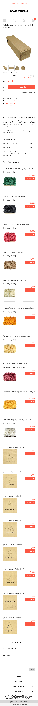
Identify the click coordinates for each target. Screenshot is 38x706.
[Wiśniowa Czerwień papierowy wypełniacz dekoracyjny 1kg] (11, 376)
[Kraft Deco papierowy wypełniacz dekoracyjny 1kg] (11, 265)
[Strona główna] (19, 10)
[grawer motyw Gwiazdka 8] (11, 627)
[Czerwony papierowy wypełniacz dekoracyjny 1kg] (11, 237)
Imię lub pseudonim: (9, 648)
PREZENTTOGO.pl (22, 698)
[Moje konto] (24, 20)
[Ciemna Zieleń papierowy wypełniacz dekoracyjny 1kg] (11, 181)
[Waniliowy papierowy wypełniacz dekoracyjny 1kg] (11, 348)
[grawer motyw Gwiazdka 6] (11, 578)
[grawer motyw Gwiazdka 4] (11, 529)
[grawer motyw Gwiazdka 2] (11, 481)
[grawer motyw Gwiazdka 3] (11, 505)
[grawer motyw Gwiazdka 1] (11, 456)
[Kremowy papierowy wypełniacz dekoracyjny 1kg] (11, 293)
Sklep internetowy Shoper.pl (19, 705)
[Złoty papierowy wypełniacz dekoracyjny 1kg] (11, 404)
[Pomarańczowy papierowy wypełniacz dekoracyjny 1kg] (11, 321)
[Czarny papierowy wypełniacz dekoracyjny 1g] (11, 209)
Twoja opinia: (7, 655)
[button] (5, 20)
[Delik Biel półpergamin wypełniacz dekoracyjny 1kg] (11, 432)
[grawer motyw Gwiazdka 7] (11, 602)
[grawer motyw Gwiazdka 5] (11, 554)
